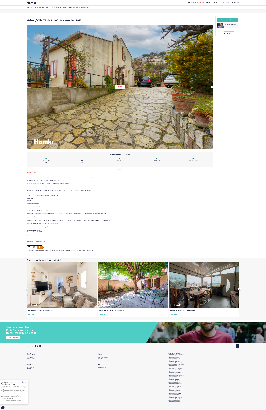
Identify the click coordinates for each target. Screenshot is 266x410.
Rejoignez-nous (216, 346)
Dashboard (100, 360)
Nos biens (202, 2)
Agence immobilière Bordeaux (174, 361)
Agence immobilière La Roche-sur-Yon (176, 375)
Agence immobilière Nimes (173, 389)
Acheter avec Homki (31, 357)
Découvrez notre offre (13, 337)
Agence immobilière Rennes (174, 396)
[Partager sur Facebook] (225, 34)
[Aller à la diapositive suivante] (212, 87)
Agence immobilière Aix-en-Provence (176, 354)
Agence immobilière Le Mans (174, 376)
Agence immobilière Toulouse (174, 401)
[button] (3, 407)
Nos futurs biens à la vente (103, 357)
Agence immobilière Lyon (173, 379)
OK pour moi (23, 403)
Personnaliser (9, 403)
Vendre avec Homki (31, 354)
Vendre (190, 2)
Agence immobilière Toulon (174, 400)
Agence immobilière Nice (173, 387)
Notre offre (209, 2)
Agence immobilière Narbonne (174, 386)
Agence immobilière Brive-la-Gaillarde (176, 364)
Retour (30, 10)
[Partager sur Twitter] (227, 34)
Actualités (29, 368)
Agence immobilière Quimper (174, 394)
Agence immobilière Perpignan (174, 393)
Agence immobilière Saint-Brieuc (175, 397)
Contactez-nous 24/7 (228, 346)
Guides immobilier (30, 367)
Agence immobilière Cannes (174, 365)
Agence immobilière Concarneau (175, 368)
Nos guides (217, 2)
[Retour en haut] (237, 346)
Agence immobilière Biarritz (174, 360)
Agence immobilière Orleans (174, 390)
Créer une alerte (30, 360)
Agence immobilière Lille (173, 378)
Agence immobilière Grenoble (174, 372)
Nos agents (100, 358)
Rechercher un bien (31, 358)
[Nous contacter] (230, 34)
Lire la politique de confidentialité (9, 398)
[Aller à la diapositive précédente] (26, 87)
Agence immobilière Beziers (174, 358)
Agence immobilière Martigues (174, 382)
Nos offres (100, 354)
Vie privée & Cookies (102, 367)
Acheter (195, 2)
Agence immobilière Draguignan (175, 369)
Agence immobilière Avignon (174, 357)
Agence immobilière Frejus (173, 371)
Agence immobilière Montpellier (174, 383)
